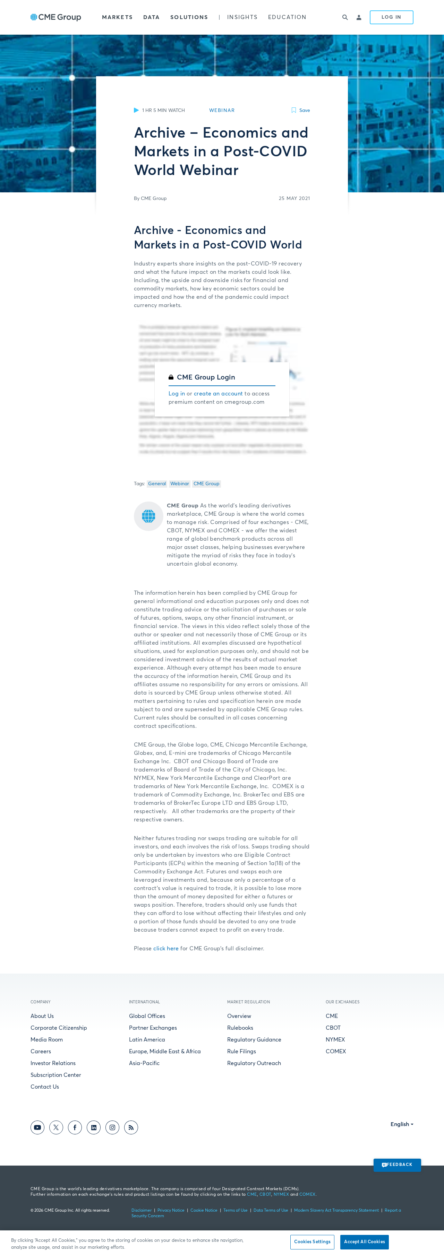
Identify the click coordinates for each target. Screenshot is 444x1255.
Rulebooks (240, 1028)
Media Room (47, 1040)
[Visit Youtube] (37, 1129)
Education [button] (287, 17)
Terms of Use (235, 1211)
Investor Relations (53, 1063)
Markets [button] (117, 17)
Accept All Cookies (364, 1242)
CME (332, 1016)
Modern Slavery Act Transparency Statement (336, 1211)
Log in (177, 393)
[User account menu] (359, 17)
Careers (41, 1051)
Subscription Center (56, 1075)
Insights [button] (242, 17)
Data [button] (151, 17)
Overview (239, 1016)
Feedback (400, 1165)
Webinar (179, 483)
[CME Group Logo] (56, 17)
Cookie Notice (203, 1211)
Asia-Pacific (144, 1063)
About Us (42, 1016)
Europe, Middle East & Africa (165, 1051)
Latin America (147, 1040)
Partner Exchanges (153, 1028)
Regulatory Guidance (254, 1040)
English (400, 1124)
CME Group (207, 483)
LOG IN (392, 17)
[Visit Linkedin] (94, 1129)
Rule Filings (241, 1051)
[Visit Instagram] (112, 1129)
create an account (218, 393)
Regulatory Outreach (254, 1063)
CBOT (333, 1028)
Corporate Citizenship (59, 1028)
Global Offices (147, 1016)
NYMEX (335, 1040)
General (157, 483)
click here (166, 948)
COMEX (336, 1051)
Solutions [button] (189, 17)
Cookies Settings (312, 1242)
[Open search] (345, 17)
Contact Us (45, 1087)
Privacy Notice (171, 1211)
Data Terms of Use (271, 1211)
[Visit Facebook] (75, 1129)
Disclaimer (141, 1211)
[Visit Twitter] (56, 1129)
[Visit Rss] (131, 1129)
